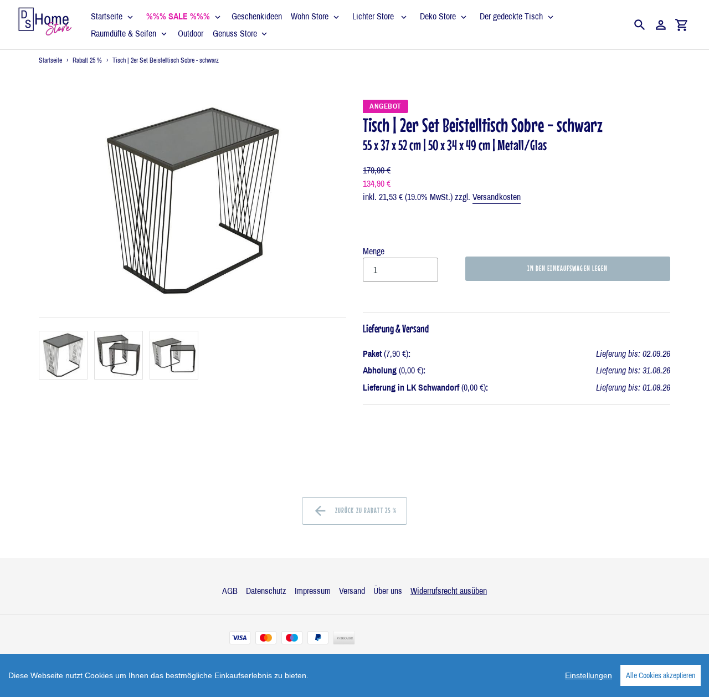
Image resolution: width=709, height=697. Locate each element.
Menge (373, 251)
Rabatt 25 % (87, 60)
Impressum (313, 591)
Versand (352, 591)
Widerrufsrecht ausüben (448, 591)
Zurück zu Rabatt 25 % (365, 510)
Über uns (387, 591)
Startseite (50, 60)
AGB (230, 591)
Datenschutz (266, 591)
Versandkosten (496, 197)
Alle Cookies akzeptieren (660, 675)
